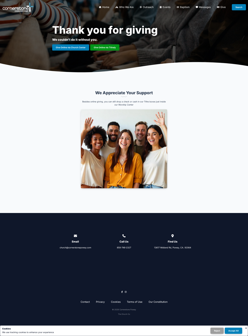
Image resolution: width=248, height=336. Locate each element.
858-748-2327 (124, 247)
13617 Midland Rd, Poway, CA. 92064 (172, 247)
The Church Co (124, 314)
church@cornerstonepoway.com (75, 247)
